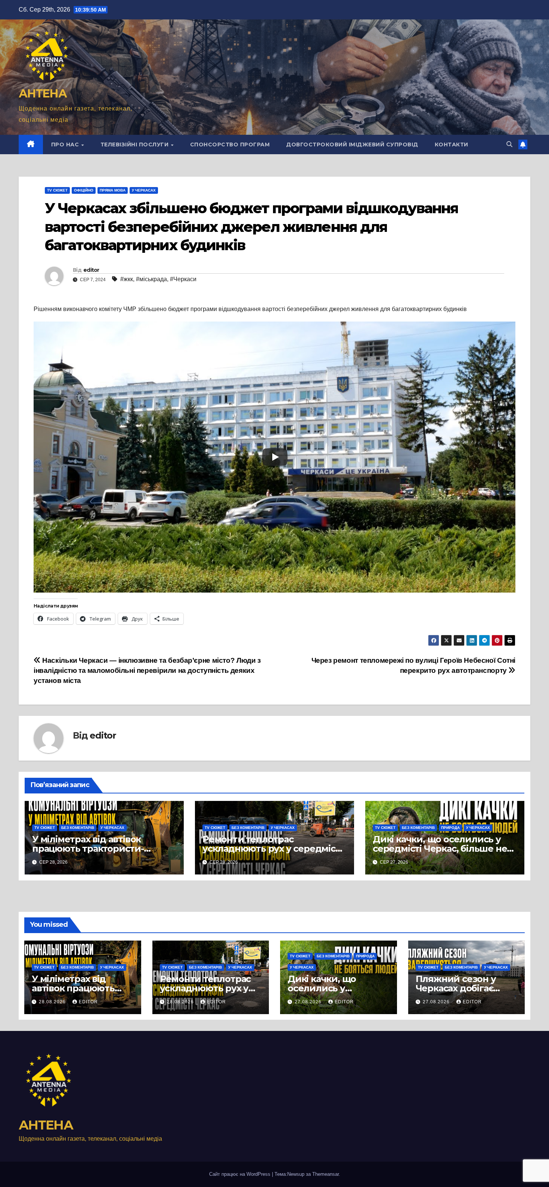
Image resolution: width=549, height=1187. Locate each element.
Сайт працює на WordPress (240, 1174)
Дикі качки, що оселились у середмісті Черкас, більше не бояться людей (440, 848)
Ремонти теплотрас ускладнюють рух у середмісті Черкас (272, 848)
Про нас (66, 144)
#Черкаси (183, 279)
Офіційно (83, 190)
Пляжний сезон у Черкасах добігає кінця (456, 988)
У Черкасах (144, 190)
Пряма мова (112, 190)
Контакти (451, 144)
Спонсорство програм (230, 144)
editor (91, 270)
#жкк (126, 279)
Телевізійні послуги (135, 144)
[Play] (275, 457)
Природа (450, 828)
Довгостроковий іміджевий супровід (352, 144)
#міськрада (151, 279)
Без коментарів (77, 828)
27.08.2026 (309, 1001)
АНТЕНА (42, 93)
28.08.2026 (53, 1001)
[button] (509, 144)
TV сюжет (57, 190)
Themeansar (325, 1174)
